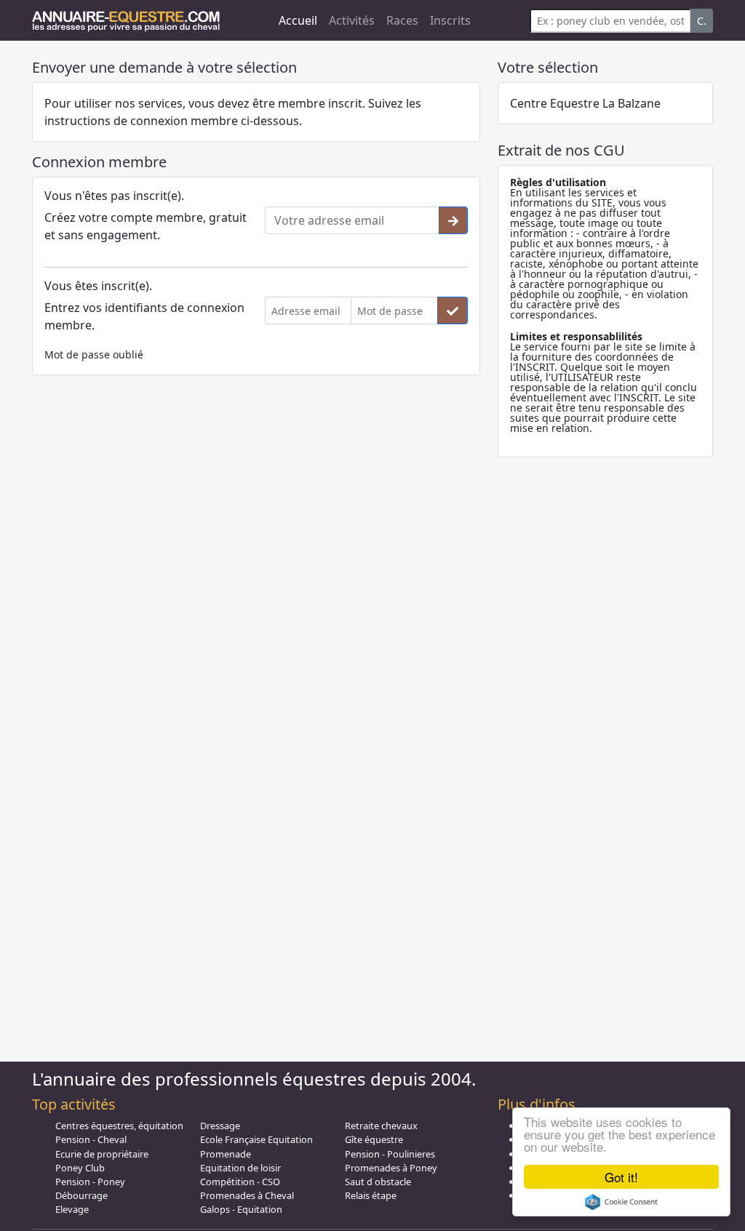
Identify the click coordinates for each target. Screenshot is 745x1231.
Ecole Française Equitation (256, 1139)
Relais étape (371, 1195)
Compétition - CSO (240, 1181)
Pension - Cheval (91, 1139)
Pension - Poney (90, 1181)
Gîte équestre (374, 1139)
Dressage (220, 1125)
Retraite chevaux (381, 1125)
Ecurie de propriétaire (101, 1153)
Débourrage (81, 1195)
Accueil (298, 20)
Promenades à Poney (391, 1167)
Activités (352, 20)
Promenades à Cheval (247, 1195)
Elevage (72, 1209)
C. (701, 21)
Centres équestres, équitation (119, 1125)
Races (402, 20)
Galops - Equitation (241, 1209)
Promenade (225, 1153)
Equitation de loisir (240, 1167)
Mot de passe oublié (93, 354)
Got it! (621, 1177)
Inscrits (450, 20)
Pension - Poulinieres (390, 1153)
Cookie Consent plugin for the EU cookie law (621, 1202)
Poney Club (80, 1167)
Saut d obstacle (378, 1181)
